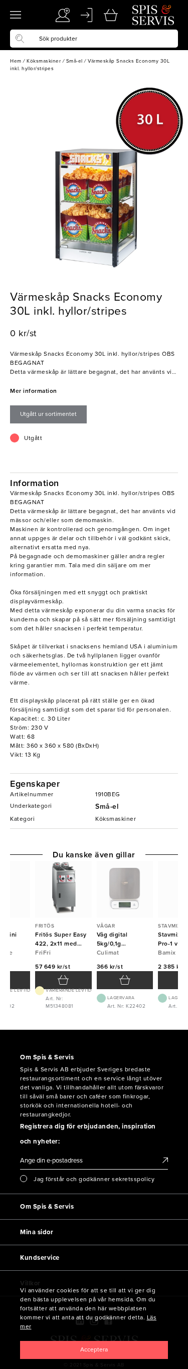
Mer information (33, 390)
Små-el (106, 806)
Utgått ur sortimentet (48, 413)
